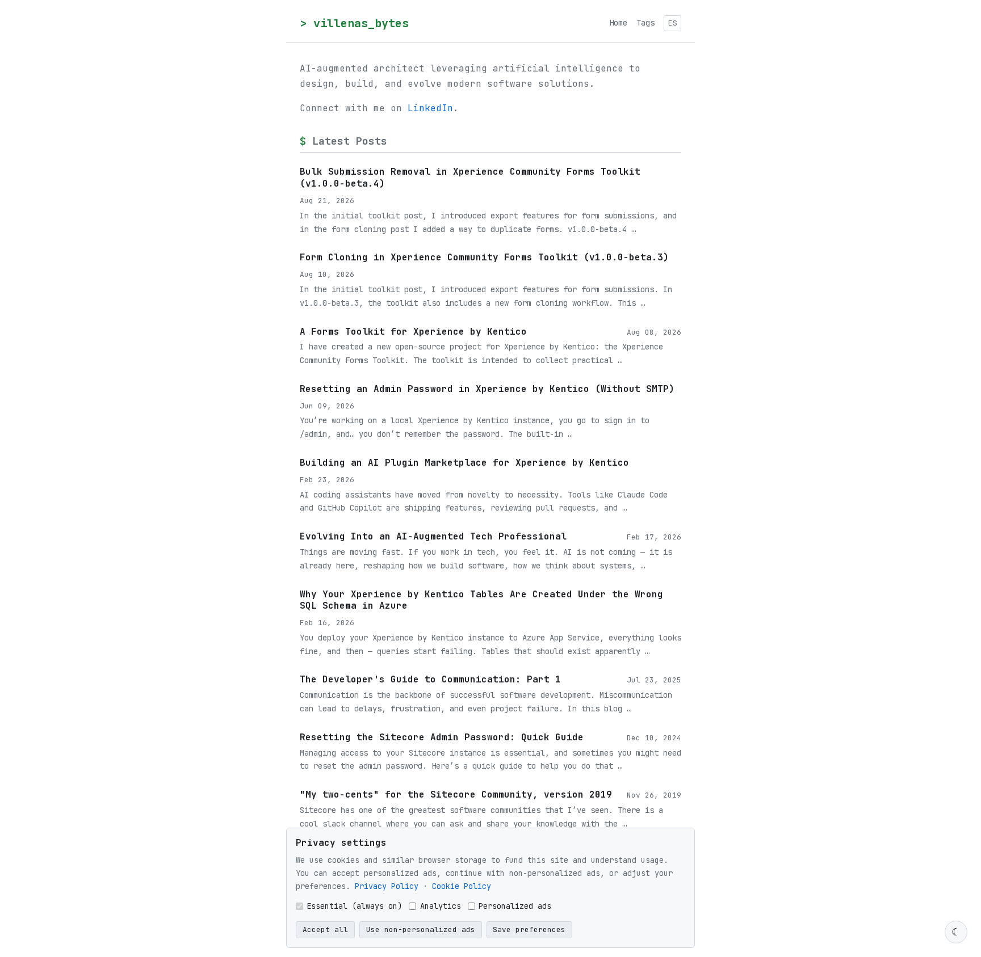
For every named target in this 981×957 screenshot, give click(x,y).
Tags (645, 23)
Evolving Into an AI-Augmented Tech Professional (433, 536)
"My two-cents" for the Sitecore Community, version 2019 (456, 794)
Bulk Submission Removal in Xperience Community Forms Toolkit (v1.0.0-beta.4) (470, 177)
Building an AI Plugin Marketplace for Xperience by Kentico (464, 463)
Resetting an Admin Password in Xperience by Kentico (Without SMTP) (487, 389)
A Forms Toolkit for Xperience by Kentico (413, 332)
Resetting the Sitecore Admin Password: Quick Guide (442, 737)
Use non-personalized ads (420, 929)
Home (618, 23)
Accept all (325, 929)
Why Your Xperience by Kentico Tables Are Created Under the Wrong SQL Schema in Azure (481, 600)
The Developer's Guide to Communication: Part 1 (430, 679)
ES (672, 23)
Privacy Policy (386, 886)
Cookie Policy (461, 886)
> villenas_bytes (354, 23)
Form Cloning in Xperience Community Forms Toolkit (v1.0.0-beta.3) (484, 257)
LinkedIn (430, 108)
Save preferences (529, 929)
